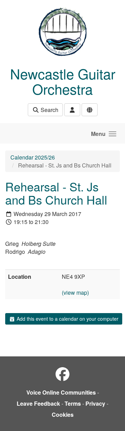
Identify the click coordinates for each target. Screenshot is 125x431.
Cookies (63, 415)
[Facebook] (62, 373)
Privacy (95, 403)
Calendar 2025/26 (32, 157)
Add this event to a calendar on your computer (66, 318)
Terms (73, 403)
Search (48, 110)
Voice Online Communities (61, 392)
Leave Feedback (38, 403)
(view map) (75, 292)
